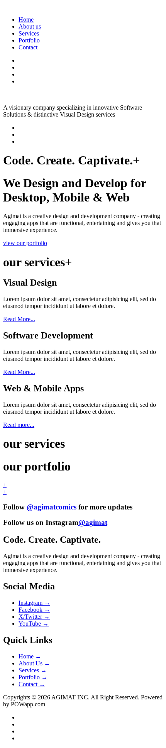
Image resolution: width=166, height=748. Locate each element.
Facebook (34, 609)
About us (30, 26)
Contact (28, 47)
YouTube (34, 623)
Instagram (34, 602)
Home (26, 19)
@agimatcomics (51, 507)
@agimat (92, 522)
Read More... (19, 319)
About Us (34, 663)
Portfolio (29, 40)
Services (29, 33)
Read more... (18, 424)
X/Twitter (34, 616)
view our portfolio (25, 243)
